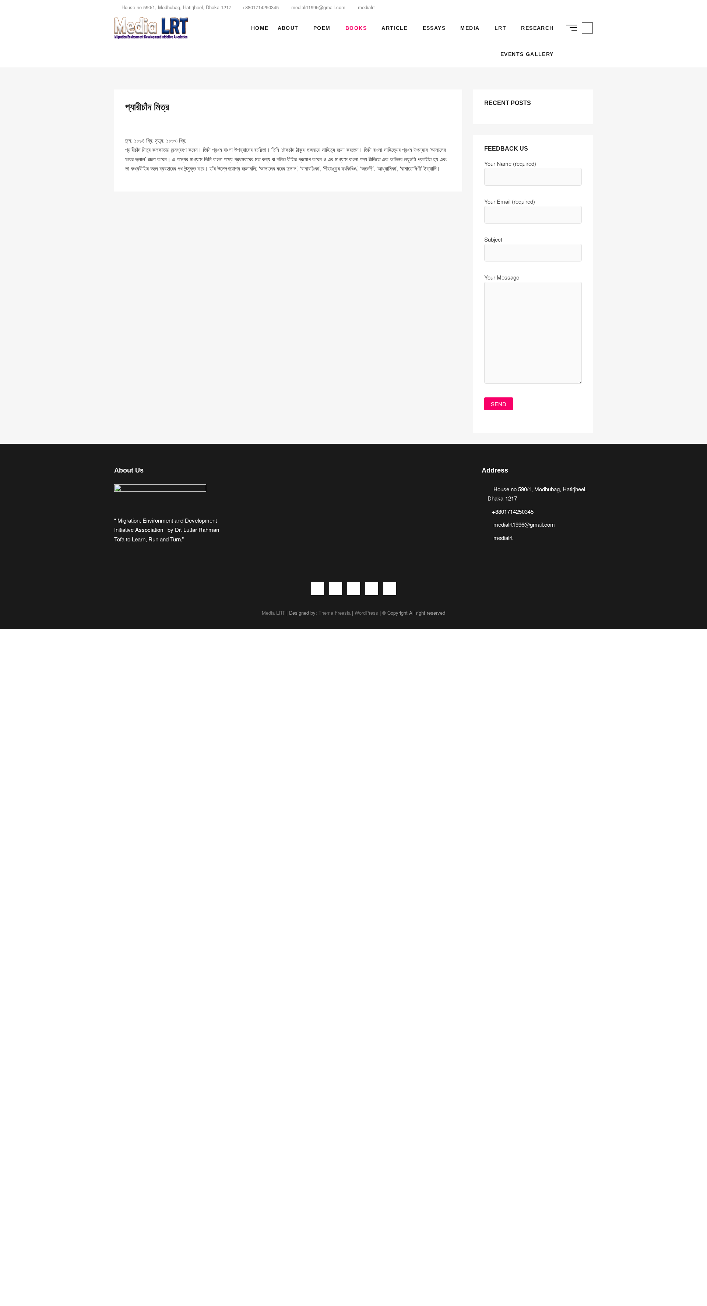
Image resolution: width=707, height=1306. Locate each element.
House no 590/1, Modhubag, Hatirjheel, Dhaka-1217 (175, 7)
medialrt (365, 7)
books (356, 28)
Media (469, 28)
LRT (500, 28)
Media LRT (273, 612)
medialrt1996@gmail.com (317, 7)
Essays (434, 28)
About (288, 28)
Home (260, 28)
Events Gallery (527, 54)
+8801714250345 (260, 7)
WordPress (366, 612)
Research (537, 28)
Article (394, 28)
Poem (322, 28)
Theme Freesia (335, 612)
